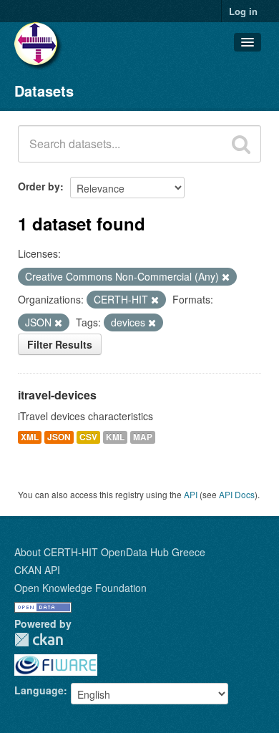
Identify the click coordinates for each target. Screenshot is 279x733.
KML (115, 437)
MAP (142, 437)
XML (30, 437)
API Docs (237, 494)
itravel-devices (57, 395)
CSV (88, 437)
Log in (243, 11)
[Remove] (226, 277)
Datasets (44, 90)
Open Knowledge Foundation (80, 588)
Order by (39, 186)
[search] (241, 144)
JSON (59, 437)
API (190, 494)
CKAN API (37, 570)
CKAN (38, 639)
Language (39, 690)
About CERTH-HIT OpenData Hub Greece (109, 552)
